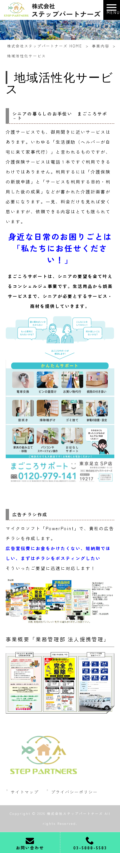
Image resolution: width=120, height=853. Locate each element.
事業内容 (100, 45)
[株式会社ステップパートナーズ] (52, 9)
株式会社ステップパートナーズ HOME (44, 45)
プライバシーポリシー (74, 792)
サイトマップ (25, 792)
